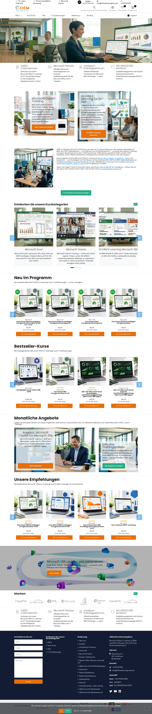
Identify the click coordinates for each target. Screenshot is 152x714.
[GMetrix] (36, 601)
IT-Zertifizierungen (54, 652)
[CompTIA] (21, 601)
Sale (43, 15)
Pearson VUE (91, 390)
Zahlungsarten (84, 679)
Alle (135, 204)
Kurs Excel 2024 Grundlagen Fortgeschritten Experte (60, 322)
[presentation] (12, 238)
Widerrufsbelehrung (86, 673)
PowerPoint (119, 158)
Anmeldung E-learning (87, 647)
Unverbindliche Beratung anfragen (76, 193)
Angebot (133, 15)
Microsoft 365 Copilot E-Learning (74, 163)
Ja (61, 711)
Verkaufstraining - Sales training (91, 686)
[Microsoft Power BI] (84, 601)
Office (49, 642)
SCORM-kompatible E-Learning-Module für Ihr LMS (76, 162)
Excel (100, 158)
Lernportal (83, 650)
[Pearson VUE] (99, 601)
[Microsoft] (68, 601)
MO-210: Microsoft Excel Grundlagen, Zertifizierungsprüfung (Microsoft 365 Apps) (92, 394)
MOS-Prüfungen (108, 162)
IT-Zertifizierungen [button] (58, 15)
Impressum (83, 669)
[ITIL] (52, 601)
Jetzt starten (54, 573)
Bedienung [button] (76, 15)
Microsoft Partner (85, 654)
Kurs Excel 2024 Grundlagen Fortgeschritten (124, 322)
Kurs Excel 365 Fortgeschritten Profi (60, 392)
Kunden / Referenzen (87, 657)
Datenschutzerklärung (87, 676)
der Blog (90, 15)
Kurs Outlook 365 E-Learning (123, 525)
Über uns (82, 641)
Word (105, 158)
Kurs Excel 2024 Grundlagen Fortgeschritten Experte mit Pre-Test (28, 323)
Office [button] (17, 15)
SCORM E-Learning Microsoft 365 (118, 249)
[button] (132, 8)
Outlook (111, 158)
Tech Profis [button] (31, 15)
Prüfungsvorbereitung (126, 162)
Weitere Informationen (83, 711)
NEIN (67, 711)
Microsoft (28, 320)
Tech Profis (51, 645)
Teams (127, 158)
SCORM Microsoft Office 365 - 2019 (28, 391)
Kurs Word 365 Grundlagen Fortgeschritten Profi (60, 526)
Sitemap (82, 682)
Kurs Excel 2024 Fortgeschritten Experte (91, 322)
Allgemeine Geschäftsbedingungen (92, 666)
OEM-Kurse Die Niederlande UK (91, 692)
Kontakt (82, 644)
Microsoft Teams (76, 249)
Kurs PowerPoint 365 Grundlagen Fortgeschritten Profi (92, 526)
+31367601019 (117, 667)
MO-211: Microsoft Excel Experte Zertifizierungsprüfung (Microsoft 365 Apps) (124, 392)
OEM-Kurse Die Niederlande (89, 689)
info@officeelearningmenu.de (123, 670)
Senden (28, 681)
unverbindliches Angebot (110, 169)
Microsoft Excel (34, 249)
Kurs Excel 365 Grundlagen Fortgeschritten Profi (28, 526)
